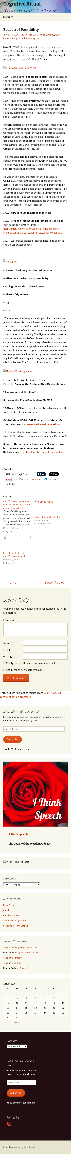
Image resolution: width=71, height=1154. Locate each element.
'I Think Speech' (18, 834)
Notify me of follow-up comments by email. (30, 663)
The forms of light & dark (15, 920)
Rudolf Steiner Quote (28, 38)
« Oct (16, 1022)
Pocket (36, 479)
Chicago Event (31, 34)
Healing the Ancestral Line (24, 947)
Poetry (50, 34)
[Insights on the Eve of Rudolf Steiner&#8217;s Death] (17, 543)
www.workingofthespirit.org (44, 424)
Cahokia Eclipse (11, 915)
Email (7, 650)
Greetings (16, 962)
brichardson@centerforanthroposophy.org (41, 452)
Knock (6, 910)
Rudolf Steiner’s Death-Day (47, 516)
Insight (43, 34)
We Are (9, 582)
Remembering (10, 38)
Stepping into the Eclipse (15, 925)
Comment (10, 620)
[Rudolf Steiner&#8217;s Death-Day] (47, 507)
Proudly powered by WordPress (19, 1147)
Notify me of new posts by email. (24, 669)
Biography (17, 957)
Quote (58, 34)
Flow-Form (8, 905)
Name (7, 643)
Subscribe (12, 739)
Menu (6, 16)
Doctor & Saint (56, 582)
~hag (5, 947)
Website (8, 657)
